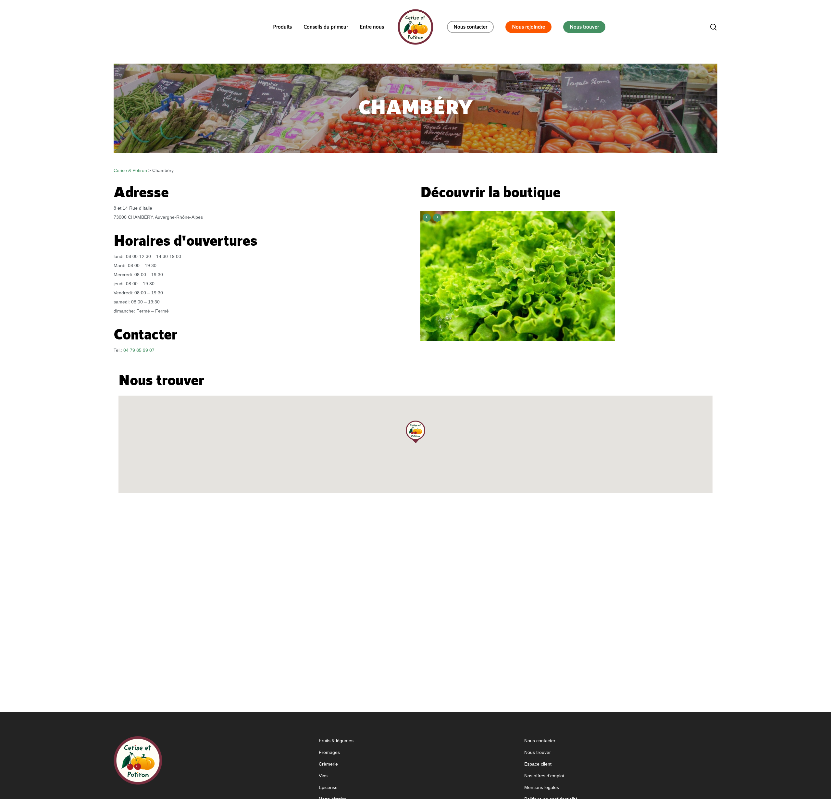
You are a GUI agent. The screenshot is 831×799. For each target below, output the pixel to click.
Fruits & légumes (336, 740)
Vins (323, 775)
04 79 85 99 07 (139, 350)
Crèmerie (328, 764)
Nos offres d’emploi (544, 775)
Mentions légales (541, 787)
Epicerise (328, 787)
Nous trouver (537, 752)
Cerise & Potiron (130, 170)
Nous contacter (539, 740)
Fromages (329, 752)
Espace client (538, 764)
